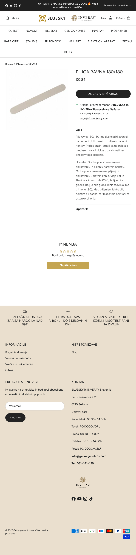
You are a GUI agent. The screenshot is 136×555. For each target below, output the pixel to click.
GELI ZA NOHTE (74, 30)
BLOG (68, 52)
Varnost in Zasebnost (18, 358)
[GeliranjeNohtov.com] (68, 18)
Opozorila (82, 209)
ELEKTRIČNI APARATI (101, 41)
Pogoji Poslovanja (16, 352)
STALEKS (31, 41)
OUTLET (13, 30)
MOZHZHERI (119, 30)
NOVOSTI (32, 30)
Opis (79, 129)
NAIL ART (75, 41)
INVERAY (98, 30)
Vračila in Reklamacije (19, 364)
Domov (9, 64)
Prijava (15, 417)
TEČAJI (127, 41)
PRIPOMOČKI (52, 41)
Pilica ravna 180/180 (26, 64)
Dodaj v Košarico (103, 93)
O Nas (9, 370)
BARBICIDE (11, 41)
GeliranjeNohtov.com (24, 530)
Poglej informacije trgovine (93, 118)
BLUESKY (51, 30)
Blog (74, 352)
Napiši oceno (68, 265)
